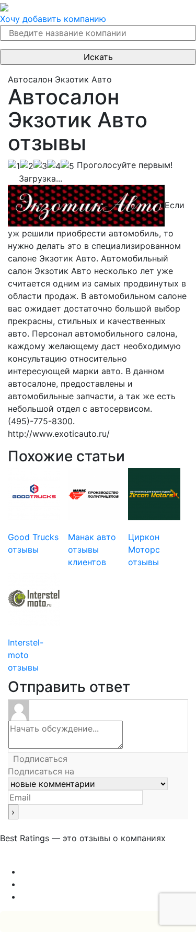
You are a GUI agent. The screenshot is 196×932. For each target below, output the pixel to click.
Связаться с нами (36, 859)
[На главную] (4, 6)
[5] (67, 166)
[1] (14, 166)
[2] (26, 166)
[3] (40, 166)
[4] (54, 166)
